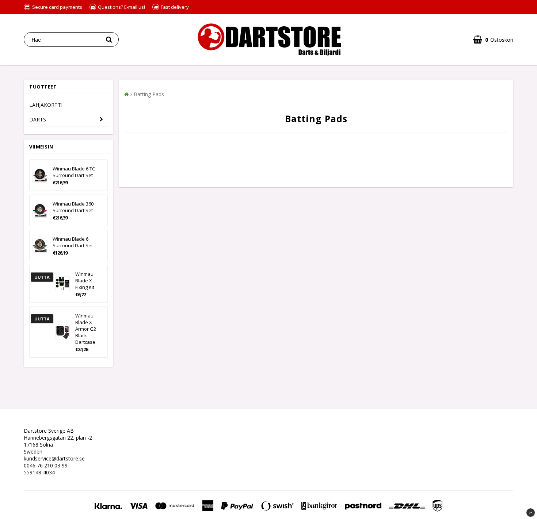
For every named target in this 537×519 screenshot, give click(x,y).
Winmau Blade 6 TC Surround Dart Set (74, 171)
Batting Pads (149, 94)
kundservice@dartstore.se (54, 458)
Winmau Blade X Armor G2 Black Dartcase (85, 328)
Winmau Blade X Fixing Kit (84, 280)
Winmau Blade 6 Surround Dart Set (73, 242)
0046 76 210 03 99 (46, 465)
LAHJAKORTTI (45, 104)
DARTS (37, 119)
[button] (493, 40)
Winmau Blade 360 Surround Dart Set (73, 207)
